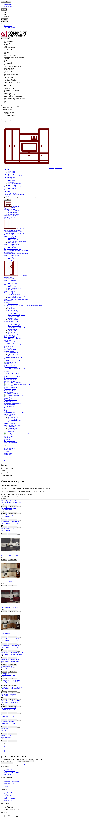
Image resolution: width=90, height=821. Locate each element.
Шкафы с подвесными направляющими (16, 253)
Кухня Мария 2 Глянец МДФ (9, 640)
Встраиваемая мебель (10, 436)
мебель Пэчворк (9, 439)
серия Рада (11, 182)
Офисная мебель (20, 412)
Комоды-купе (8, 348)
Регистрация (8, 6)
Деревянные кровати (10, 367)
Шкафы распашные (24, 275)
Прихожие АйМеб (13, 211)
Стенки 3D (7, 191)
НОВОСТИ (7, 450)
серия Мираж (12, 246)
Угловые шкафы (9, 293)
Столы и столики (9, 414)
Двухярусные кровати (10, 379)
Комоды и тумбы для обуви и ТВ (35, 305)
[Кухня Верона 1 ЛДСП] (8, 694)
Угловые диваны (9, 408)
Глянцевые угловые (14, 294)
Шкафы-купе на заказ (10, 442)
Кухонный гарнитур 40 (8, 709)
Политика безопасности (11, 29)
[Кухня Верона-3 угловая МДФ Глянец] (13, 652)
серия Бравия (12, 185)
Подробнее (8, 199)
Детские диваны (9, 397)
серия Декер (11, 172)
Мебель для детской (23, 384)
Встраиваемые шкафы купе (12, 249)
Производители (9, 783)
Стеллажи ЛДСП (13, 426)
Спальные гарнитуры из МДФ (13, 357)
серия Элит (11, 258)
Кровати (13, 362)
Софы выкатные (9, 406)
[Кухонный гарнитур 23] (8, 721)
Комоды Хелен (8, 346)
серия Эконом (12, 242)
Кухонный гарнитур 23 (8, 723)
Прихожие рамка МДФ (11, 215)
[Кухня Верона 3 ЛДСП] (8, 666)
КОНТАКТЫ (8, 453)
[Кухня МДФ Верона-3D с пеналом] (12, 501)
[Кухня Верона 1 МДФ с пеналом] (11, 687)
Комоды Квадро (12, 310)
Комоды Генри (12, 323)
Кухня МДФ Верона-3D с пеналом (11, 502)
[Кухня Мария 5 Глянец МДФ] (10, 521)
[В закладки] (18, 506)
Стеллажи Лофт (12, 428)
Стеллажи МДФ (12, 430)
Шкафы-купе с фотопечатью (12, 244)
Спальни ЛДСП (9, 351)
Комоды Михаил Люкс (14, 326)
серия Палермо (12, 179)
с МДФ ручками (9, 797)
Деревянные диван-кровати (12, 382)
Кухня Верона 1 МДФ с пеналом (10, 688)
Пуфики (6, 411)
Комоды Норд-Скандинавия (16, 327)
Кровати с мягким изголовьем (13, 376)
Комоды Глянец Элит (14, 324)
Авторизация (8, 4)
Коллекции (4, 789)
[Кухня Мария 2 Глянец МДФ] (10, 638)
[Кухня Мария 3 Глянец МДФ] (10, 606)
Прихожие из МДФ (10, 209)
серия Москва (12, 188)
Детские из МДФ (9, 392)
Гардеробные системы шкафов (13, 219)
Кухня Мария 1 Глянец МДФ (9, 647)
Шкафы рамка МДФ (10, 280)
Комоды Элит (12, 332)
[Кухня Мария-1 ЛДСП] (8, 508)
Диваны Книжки (9, 401)
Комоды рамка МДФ (10, 337)
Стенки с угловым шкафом (12, 190)
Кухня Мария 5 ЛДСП (7, 516)
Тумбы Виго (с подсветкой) (12, 345)
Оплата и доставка (9, 27)
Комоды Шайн (12, 330)
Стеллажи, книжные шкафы (12, 425)
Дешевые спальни (13, 356)
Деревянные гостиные (11, 193)
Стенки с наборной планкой (12, 187)
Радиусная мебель (9, 798)
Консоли (10, 415)
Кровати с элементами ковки (16, 368)
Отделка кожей (8, 800)
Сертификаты (8, 774)
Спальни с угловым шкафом (12, 359)
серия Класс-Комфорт (14, 288)
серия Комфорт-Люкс (14, 183)
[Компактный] (5, 498)
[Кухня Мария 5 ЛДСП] (8, 515)
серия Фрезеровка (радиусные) (17, 241)
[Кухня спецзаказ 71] (7, 735)
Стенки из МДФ (9, 174)
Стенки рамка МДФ (10, 177)
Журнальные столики (14, 422)
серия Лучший (12, 257)
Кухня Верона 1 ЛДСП (8, 695)
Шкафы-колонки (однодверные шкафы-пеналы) (18, 299)
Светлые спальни (13, 352)
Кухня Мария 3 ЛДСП (7, 582)
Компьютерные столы (14, 420)
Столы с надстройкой (14, 419)
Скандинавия (8, 792)
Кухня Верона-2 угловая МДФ (10, 661)
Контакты (7, 780)
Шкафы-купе (20, 228)
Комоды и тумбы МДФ (11, 321)
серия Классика (12, 282)
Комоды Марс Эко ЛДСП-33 (16, 315)
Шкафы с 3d (11, 289)
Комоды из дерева (9, 335)
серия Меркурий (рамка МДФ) (17, 296)
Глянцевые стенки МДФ (15, 176)
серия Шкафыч (12, 283)
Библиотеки (7, 302)
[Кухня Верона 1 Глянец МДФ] (10, 701)
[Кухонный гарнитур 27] (8, 714)
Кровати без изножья (10, 378)
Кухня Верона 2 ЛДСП (8, 675)
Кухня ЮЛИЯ (5, 730)
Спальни (14, 349)
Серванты (7, 196)
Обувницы (7, 340)
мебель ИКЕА (8, 437)
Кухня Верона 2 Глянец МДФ (9, 682)
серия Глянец (12, 286)
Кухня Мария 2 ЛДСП (7, 633)
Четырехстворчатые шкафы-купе (14, 233)
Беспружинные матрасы (15, 374)
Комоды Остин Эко (13, 316)
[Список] (3, 498)
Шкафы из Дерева (9, 291)
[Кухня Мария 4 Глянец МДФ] (10, 554)
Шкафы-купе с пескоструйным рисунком (16, 250)
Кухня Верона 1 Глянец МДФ (9, 702)
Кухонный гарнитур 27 (8, 716)
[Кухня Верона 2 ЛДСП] (8, 673)
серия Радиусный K (14, 239)
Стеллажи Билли (13, 304)
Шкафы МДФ (8, 285)
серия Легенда (12, 247)
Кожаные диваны (9, 404)
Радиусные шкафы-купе (11, 236)
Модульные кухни (9, 441)
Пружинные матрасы (14, 373)
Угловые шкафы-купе (10, 234)
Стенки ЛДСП (8, 169)
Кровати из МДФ (9, 365)
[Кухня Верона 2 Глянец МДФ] (10, 680)
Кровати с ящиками (14, 370)
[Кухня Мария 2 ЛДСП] (10, 632)
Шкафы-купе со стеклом (11, 255)
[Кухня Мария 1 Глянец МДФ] (10, 645)
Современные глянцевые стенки (14, 194)
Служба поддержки (6, 777)
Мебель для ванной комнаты (31, 433)
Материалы (7, 451)
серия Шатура (12, 278)
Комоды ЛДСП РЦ (13, 311)
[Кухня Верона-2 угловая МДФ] (10, 659)
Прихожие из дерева (10, 217)
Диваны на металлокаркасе (12, 403)
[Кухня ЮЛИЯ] (5, 728)
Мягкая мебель (19, 395)
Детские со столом (9, 390)
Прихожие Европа (13, 214)
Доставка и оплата (9, 448)
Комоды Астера (12, 308)
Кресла (6, 409)
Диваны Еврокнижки (10, 400)
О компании (8, 26)
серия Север (11, 171)
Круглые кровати (9, 381)
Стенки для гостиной (55, 168)
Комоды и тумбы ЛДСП (11, 307)
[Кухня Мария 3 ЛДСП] (10, 580)
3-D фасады (7, 795)
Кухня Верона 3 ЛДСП (8, 668)
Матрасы (7, 371)
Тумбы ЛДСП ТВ (9, 341)
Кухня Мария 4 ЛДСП (7, 530)
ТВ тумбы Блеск (9, 343)
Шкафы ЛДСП (8, 277)
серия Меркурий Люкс (14, 297)
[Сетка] (1, 498)
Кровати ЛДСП (9, 363)
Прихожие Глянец (13, 212)
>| (4, 753)
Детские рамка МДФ (10, 387)
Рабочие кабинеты (9, 423)
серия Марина (12, 180)
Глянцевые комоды (13, 334)
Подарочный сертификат (11, 781)
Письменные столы (13, 417)
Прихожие (15, 206)
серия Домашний (13, 260)
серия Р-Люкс (12, 238)
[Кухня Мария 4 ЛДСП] (8, 528)
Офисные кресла (9, 431)
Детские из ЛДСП (9, 385)
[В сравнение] (20, 506)
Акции (6, 784)
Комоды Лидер (12, 313)
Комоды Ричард (12, 318)
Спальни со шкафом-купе (12, 360)
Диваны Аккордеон (10, 398)
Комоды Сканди (12, 329)
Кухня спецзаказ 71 (6, 737)
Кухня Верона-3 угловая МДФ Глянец (12, 654)
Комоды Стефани (13, 319)
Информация (5, 766)
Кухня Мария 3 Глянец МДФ (9, 607)
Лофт (5, 794)
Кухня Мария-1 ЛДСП (7, 509)
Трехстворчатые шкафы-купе (13, 231)
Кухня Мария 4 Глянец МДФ (9, 556)
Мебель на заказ (9, 434)
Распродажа (7, 454)
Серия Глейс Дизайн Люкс (12, 393)
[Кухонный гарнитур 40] (8, 708)
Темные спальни (13, 354)
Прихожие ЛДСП (9, 208)
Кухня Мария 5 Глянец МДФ (9, 523)
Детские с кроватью (10, 389)
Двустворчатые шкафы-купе (12, 230)
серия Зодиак (8, 300)
